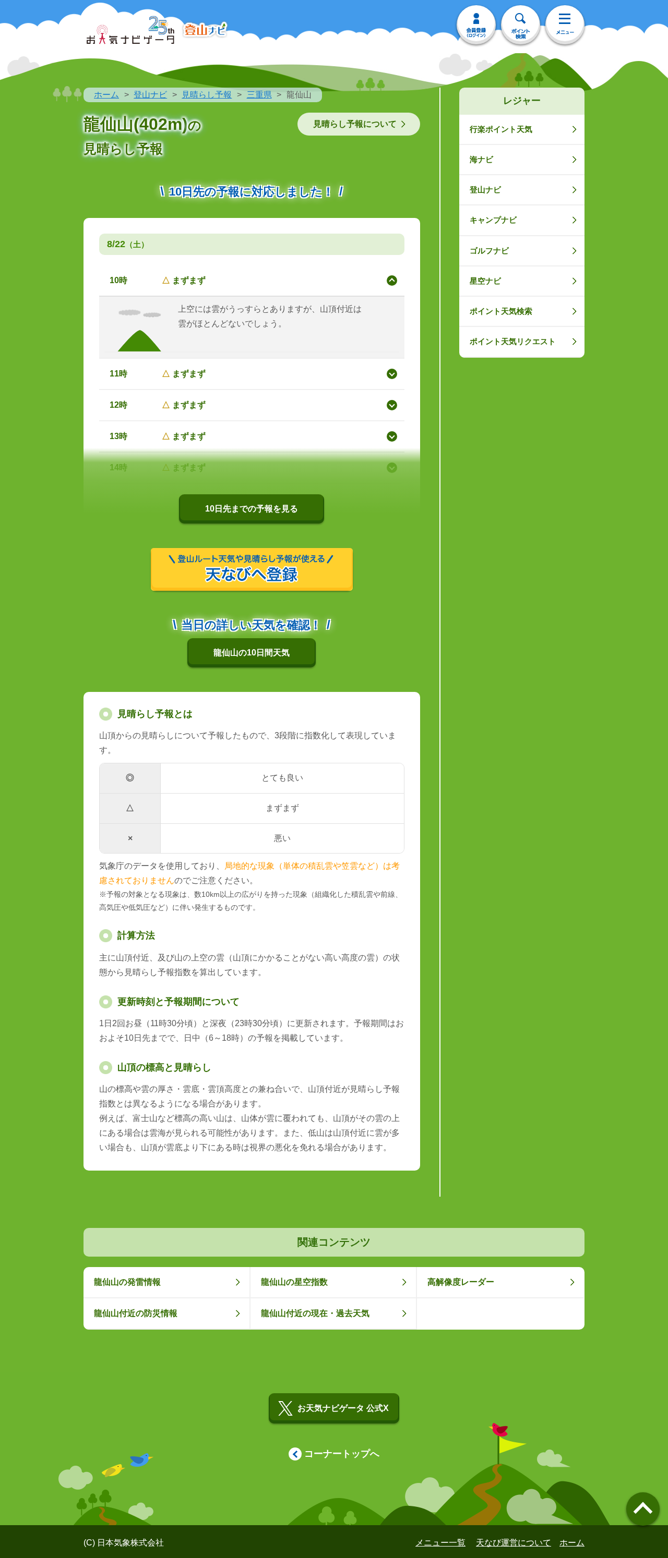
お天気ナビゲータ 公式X (343, 1408)
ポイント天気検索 (501, 311)
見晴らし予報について (355, 123)
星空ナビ (485, 280)
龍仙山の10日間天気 (251, 652)
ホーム (106, 94)
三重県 (259, 94)
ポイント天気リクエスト (513, 341)
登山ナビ (150, 94)
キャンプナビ (493, 219)
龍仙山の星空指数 (294, 1281)
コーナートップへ (341, 1454)
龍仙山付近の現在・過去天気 (315, 1313)
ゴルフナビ (489, 250)
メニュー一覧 (440, 1542)
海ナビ (481, 159)
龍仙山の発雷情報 (127, 1281)
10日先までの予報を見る (251, 508)
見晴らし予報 (207, 94)
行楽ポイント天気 (501, 129)
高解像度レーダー (460, 1281)
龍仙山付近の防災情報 (135, 1313)
